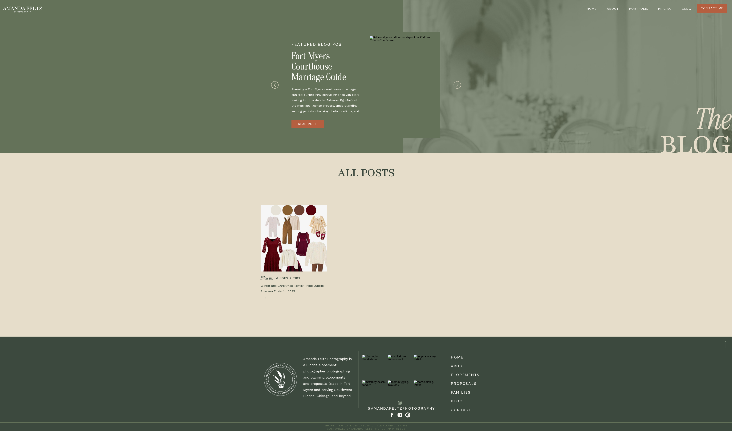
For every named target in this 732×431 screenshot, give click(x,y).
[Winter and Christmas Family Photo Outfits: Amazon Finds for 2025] (294, 238)
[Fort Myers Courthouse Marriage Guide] (403, 85)
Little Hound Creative (390, 425)
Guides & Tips (288, 278)
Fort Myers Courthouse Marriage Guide (318, 66)
